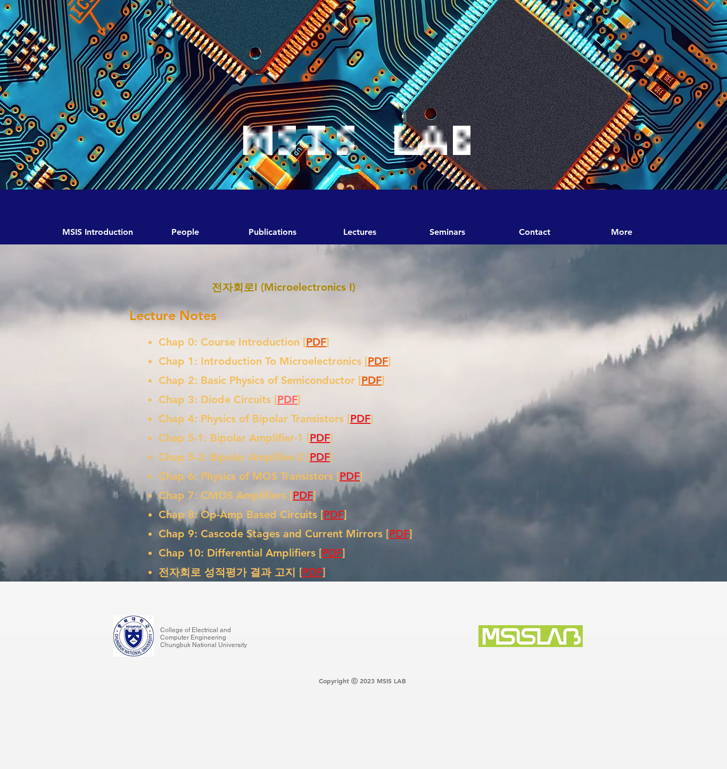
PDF (316, 342)
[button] (447, 232)
